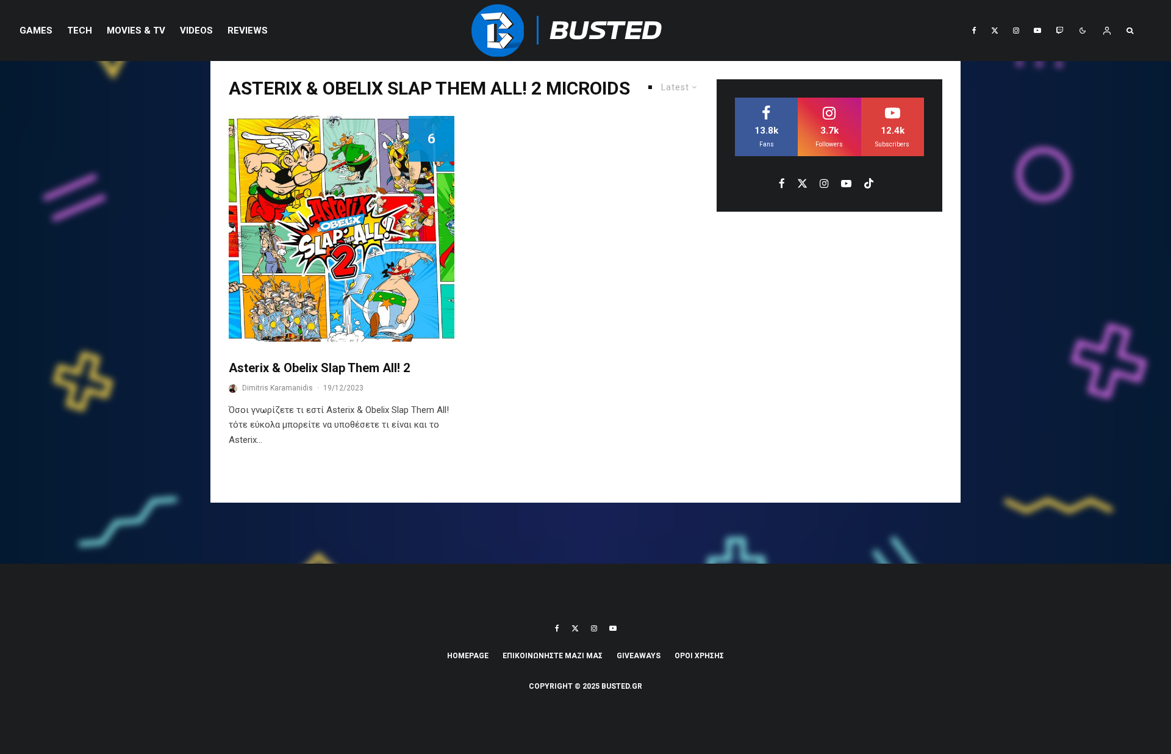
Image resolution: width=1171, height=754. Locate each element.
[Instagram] (1016, 30)
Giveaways (639, 656)
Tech (79, 30)
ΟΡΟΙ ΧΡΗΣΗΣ (699, 656)
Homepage (468, 656)
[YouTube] (1037, 30)
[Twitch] (1059, 30)
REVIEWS (247, 30)
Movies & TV (136, 30)
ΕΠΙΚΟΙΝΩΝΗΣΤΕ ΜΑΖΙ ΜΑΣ (553, 656)
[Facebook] (974, 30)
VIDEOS (196, 30)
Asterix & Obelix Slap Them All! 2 (319, 368)
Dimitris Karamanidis (277, 388)
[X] (995, 30)
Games (36, 30)
